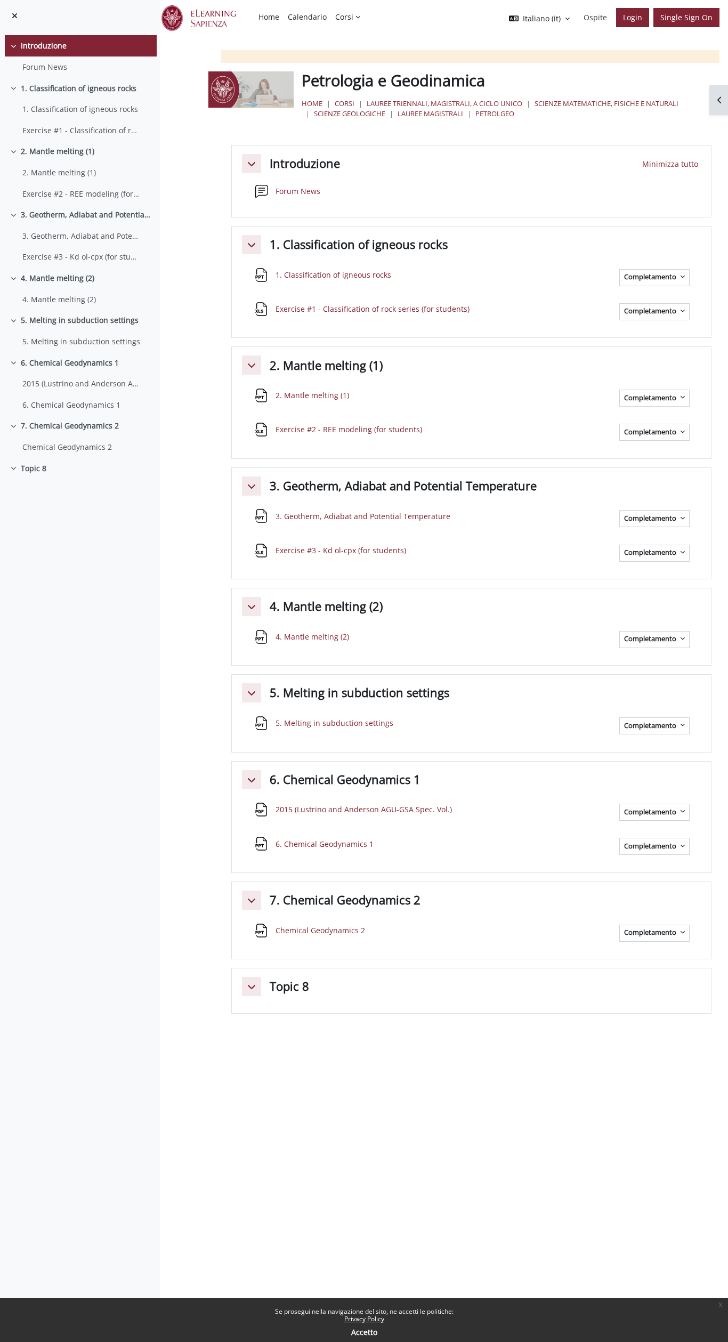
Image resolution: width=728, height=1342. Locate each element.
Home (312, 103)
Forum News (44, 67)
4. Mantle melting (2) (57, 278)
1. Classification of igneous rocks (78, 88)
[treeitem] (79, 56)
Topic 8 (33, 468)
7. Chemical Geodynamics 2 (70, 426)
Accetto (364, 1332)
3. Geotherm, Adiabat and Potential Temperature (86, 214)
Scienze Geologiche (349, 113)
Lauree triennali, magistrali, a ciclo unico (444, 103)
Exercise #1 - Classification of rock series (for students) (81, 130)
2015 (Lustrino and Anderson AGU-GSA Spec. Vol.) (81, 383)
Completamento (651, 276)
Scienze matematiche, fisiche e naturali (606, 103)
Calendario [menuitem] (307, 17)
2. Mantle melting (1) (57, 151)
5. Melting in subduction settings (80, 320)
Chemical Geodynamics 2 (67, 447)
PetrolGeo (494, 113)
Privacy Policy (364, 1318)
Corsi (344, 103)
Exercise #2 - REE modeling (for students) (81, 194)
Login (632, 17)
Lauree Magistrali (430, 113)
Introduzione (44, 46)
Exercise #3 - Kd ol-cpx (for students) (81, 257)
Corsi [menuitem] (344, 17)
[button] (251, 163)
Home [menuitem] (268, 17)
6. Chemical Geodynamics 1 (70, 363)
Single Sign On (686, 17)
